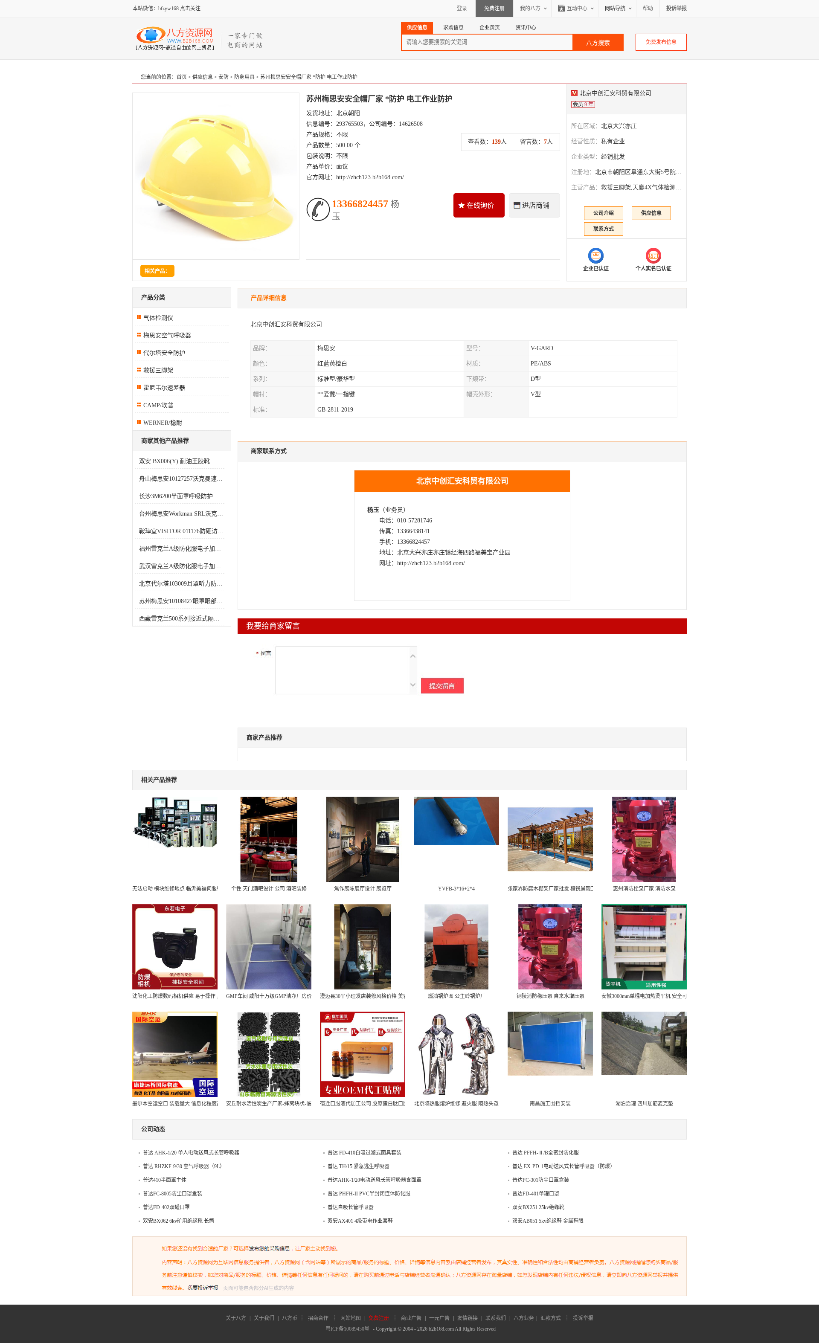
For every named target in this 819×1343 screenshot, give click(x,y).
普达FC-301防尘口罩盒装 (540, 1180)
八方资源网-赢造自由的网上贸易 (199, 38)
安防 (223, 77)
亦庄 (427, 552)
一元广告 (439, 1318)
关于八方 (236, 1318)
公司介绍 (603, 213)
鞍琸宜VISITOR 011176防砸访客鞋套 (181, 531)
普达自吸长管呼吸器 (351, 1207)
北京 (403, 552)
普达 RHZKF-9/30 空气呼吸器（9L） (184, 1166)
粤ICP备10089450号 (347, 1329)
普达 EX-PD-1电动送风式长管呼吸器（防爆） (563, 1166)
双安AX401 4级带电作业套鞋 (360, 1221)
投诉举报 (583, 1318)
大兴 (415, 552)
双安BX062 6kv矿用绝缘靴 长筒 (178, 1221)
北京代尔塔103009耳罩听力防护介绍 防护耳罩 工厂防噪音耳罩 (181, 583)
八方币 (289, 1318)
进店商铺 (535, 205)
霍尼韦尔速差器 (164, 388)
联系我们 (495, 1318)
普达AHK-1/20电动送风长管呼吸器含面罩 (374, 1180)
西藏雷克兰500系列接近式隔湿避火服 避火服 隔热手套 (181, 618)
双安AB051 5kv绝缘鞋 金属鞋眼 (548, 1221)
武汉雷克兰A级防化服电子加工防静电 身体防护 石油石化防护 (181, 566)
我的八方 (530, 9)
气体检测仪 (158, 318)
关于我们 (264, 1318)
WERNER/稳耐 (162, 423)
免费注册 (494, 9)
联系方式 (603, 229)
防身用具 (244, 77)
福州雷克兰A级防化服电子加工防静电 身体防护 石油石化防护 (181, 548)
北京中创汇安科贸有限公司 (615, 93)
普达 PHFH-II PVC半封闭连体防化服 (369, 1194)
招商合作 (318, 1318)
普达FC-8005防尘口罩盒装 (172, 1194)
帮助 (648, 9)
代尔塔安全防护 (164, 353)
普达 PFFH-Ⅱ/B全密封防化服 (545, 1153)
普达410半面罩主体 (164, 1180)
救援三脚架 (158, 370)
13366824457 (365, 209)
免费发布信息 (661, 42)
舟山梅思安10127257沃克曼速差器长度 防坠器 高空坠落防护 (181, 479)
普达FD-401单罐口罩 (535, 1194)
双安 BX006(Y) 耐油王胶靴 (174, 461)
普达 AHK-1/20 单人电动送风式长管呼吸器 (191, 1153)
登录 (462, 9)
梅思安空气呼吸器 (167, 335)
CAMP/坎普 (158, 405)
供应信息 (202, 77)
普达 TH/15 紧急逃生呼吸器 (358, 1166)
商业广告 (411, 1318)
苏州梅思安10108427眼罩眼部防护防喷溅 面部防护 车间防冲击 (181, 601)
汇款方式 (550, 1318)
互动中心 (577, 9)
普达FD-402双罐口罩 (166, 1207)
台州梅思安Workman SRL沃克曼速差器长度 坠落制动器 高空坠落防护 (181, 514)
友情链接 (467, 1318)
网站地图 (350, 1318)
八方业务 (524, 1318)
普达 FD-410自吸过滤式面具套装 (364, 1153)
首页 (182, 77)
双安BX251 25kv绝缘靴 (538, 1207)
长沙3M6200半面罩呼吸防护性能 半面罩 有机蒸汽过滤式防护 (181, 496)
